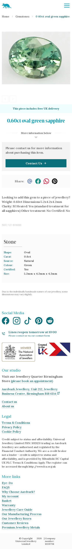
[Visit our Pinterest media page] (38, 321)
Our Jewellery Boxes (16, 518)
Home (5, 16)
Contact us (9, 402)
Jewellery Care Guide (17, 509)
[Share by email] (29, 181)
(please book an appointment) (32, 381)
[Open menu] (67, 5)
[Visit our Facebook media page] (5, 321)
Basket (6, 500)
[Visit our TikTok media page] (27, 321)
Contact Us (34, 163)
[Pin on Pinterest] (54, 181)
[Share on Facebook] (38, 181)
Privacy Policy (12, 427)
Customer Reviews (15, 523)
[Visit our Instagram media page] (16, 321)
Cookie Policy (11, 431)
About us (8, 406)
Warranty (9, 505)
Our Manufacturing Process (22, 514)
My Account (10, 496)
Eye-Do (7, 483)
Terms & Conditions (16, 422)
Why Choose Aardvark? (18, 492)
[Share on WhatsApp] (46, 181)
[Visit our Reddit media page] (50, 321)
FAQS (6, 487)
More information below (36, 133)
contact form (42, 335)
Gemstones (22, 16)
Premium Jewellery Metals (21, 527)
